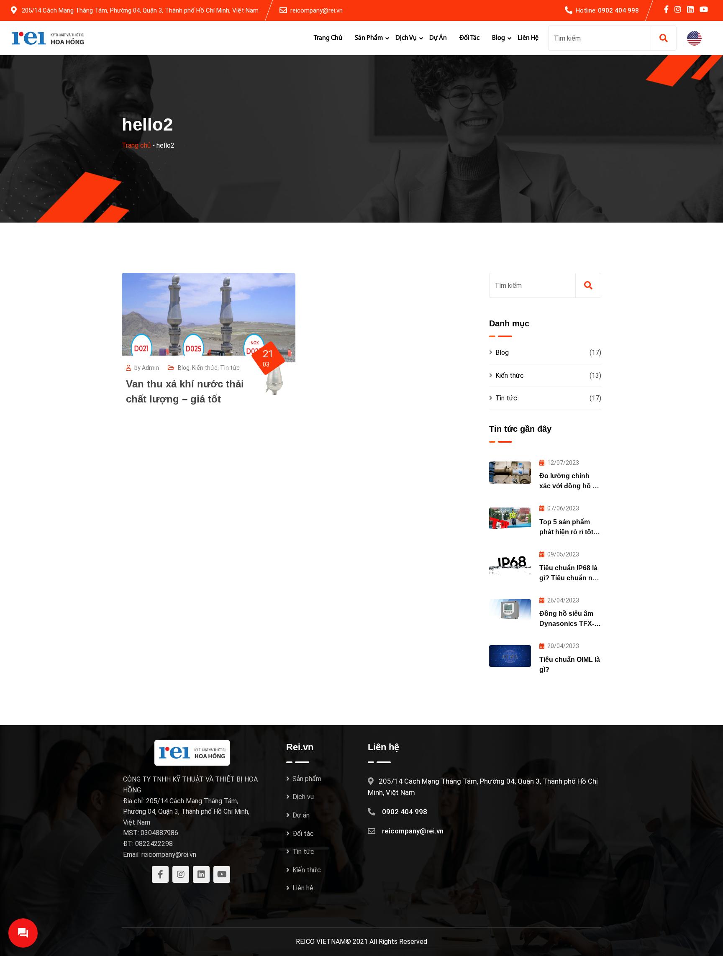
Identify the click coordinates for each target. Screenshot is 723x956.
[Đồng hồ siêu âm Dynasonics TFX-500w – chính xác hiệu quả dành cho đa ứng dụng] (510, 610)
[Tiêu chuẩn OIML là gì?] (510, 656)
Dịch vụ (406, 38)
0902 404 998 (618, 10)
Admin (150, 367)
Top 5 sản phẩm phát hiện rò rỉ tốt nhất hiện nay (566, 532)
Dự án (438, 38)
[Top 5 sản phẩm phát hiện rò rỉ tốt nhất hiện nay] (510, 518)
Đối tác (469, 38)
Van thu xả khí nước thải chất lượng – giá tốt (185, 391)
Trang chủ (328, 38)
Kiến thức (205, 367)
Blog (498, 38)
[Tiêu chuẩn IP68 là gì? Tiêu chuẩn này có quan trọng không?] (510, 564)
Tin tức (230, 367)
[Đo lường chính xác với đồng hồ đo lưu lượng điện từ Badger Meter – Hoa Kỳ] (510, 472)
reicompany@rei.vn (316, 10)
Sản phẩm (369, 38)
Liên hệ (528, 38)
